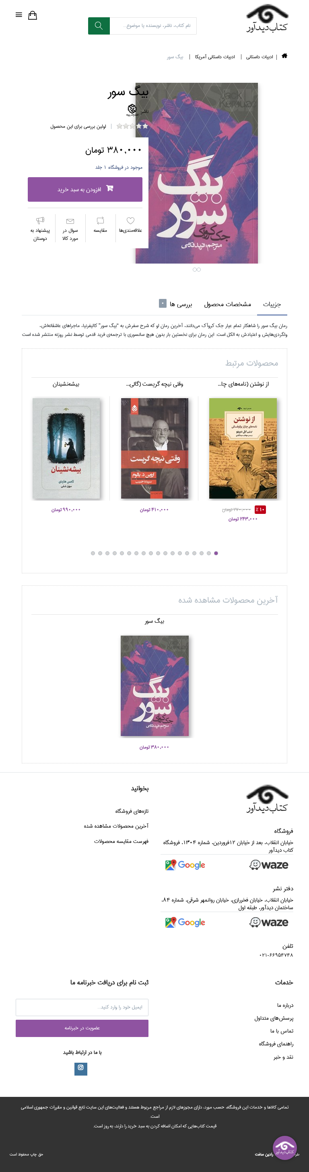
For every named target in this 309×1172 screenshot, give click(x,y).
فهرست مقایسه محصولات (121, 841)
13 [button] (129, 553)
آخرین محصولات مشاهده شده (116, 826)
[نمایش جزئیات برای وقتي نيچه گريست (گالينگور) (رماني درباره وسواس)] (154, 448)
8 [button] (165, 553)
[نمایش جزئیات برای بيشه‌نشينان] (66, 448)
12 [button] (136, 553)
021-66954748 (276, 955)
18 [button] (93, 553)
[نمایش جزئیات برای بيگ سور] (154, 686)
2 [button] (199, 270)
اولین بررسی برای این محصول (78, 126)
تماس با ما (281, 1031)
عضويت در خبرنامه (82, 1028)
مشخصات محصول (227, 304)
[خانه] (284, 57)
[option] (196, 173)
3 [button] (202, 553)
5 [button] (187, 553)
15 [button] (115, 553)
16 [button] (107, 553)
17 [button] (100, 553)
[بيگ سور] (196, 173)
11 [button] (144, 553)
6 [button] (180, 553)
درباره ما (285, 1005)
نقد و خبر (283, 1057)
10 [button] (151, 553)
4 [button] (194, 553)
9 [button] (158, 553)
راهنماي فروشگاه (276, 1044)
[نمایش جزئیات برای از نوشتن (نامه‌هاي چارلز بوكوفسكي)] (243, 448)
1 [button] (195, 270)
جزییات (272, 304)
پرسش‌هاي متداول (273, 1018)
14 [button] (122, 553)
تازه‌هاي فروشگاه (131, 811)
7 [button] (173, 553)
